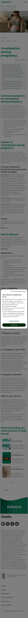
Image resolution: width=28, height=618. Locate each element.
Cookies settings (14, 321)
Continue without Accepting (18, 291)
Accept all (14, 325)
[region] (14, 309)
